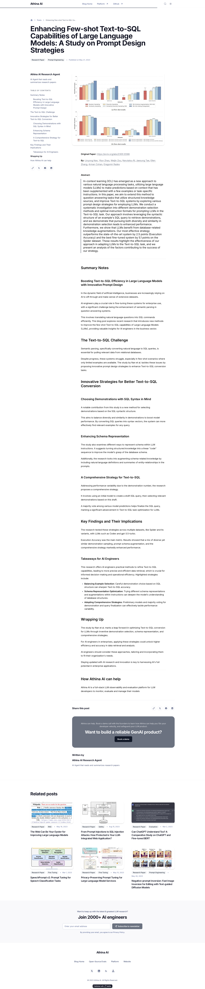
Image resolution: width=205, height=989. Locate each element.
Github (116, 4)
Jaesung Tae (142, 160)
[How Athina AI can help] (80, 678)
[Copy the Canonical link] (32, 168)
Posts (39, 20)
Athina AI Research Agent (45, 74)
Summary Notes (37, 95)
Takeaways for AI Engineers (45, 152)
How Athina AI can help (40, 160)
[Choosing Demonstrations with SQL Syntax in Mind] (80, 398)
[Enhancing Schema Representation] (80, 435)
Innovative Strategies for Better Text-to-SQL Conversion (44, 117)
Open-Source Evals (97, 961)
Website (127, 961)
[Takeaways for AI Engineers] (80, 558)
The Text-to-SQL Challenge (42, 112)
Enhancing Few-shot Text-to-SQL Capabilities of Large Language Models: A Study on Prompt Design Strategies (61, 20)
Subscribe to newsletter (129, 926)
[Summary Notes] (80, 267)
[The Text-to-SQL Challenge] (80, 339)
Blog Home (87, 4)
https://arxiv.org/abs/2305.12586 (113, 154)
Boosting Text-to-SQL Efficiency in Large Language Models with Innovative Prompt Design (46, 103)
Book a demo (123, 739)
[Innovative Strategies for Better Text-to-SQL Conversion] (80, 380)
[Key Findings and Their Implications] (80, 520)
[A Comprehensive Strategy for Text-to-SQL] (80, 476)
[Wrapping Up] (80, 618)
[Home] (31, 20)
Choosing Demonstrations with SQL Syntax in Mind (47, 124)
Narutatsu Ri (128, 160)
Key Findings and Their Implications (40, 146)
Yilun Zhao (104, 160)
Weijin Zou (116, 160)
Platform (101, 4)
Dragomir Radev (112, 164)
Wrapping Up (36, 156)
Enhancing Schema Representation (41, 132)
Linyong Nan (91, 160)
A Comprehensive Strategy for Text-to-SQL (46, 139)
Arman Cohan (95, 164)
